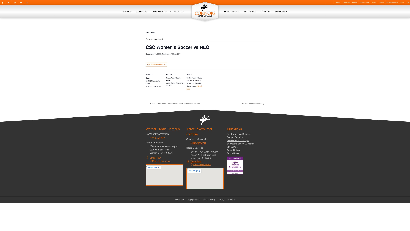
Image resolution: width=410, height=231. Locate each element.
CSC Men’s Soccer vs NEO (251, 103)
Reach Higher (233, 153)
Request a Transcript (392, 2)
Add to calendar (157, 64)
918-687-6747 (199, 143)
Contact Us (231, 200)
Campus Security (235, 137)
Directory (381, 2)
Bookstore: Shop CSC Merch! (240, 143)
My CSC (402, 2)
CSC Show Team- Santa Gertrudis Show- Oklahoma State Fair (176, 103)
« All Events (150, 32)
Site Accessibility (209, 200)
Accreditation (233, 150)
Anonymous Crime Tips (238, 140)
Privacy (221, 200)
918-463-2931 (158, 138)
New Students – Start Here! (350, 2)
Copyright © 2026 (194, 200)
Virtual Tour (155, 158)
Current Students (364, 2)
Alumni (374, 2)
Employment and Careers (238, 134)
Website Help (179, 200)
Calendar (337, 2)
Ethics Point (232, 147)
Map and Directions (161, 161)
